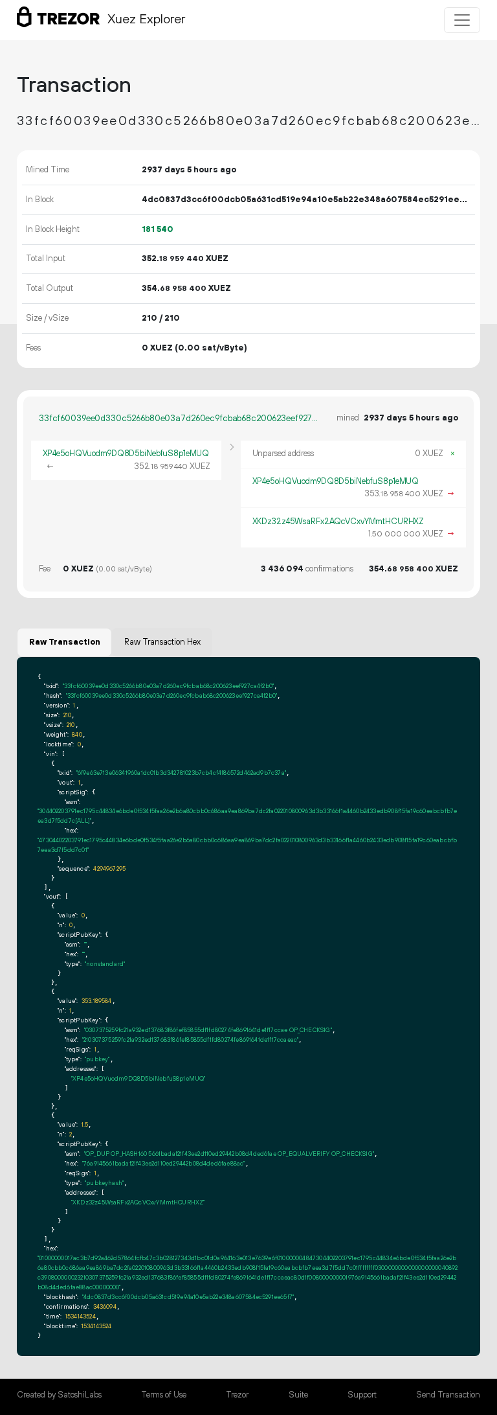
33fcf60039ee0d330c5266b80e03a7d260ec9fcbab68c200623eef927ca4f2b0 (178, 418)
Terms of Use (163, 1395)
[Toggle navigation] (462, 20)
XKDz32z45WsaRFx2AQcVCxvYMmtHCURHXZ (338, 521)
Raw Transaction (64, 642)
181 (157, 229)
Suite (298, 1395)
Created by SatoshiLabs (59, 1395)
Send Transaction (448, 1395)
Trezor (237, 1395)
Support (362, 1395)
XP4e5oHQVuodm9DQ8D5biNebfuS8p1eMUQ (126, 453)
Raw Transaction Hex (162, 642)
